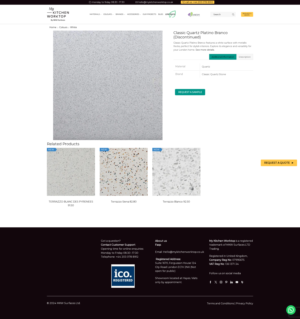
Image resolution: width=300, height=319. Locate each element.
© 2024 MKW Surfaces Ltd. (63, 303)
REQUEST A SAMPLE (190, 92)
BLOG (160, 14)
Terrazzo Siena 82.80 (124, 201)
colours (63, 27)
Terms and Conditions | (221, 303)
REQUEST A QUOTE (247, 14)
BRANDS (119, 14)
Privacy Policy (244, 303)
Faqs (158, 244)
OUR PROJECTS (149, 14)
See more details (205, 49)
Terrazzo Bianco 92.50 (176, 201)
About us (161, 240)
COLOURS (107, 14)
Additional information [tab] (223, 57)
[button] (291, 310)
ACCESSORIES (133, 14)
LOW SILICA (170, 14)
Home (52, 27)
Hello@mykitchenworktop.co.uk (183, 251)
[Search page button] (233, 14)
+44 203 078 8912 (127, 256)
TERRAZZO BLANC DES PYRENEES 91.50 (71, 203)
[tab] (222, 57)
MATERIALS (95, 14)
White (73, 27)
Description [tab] (245, 57)
